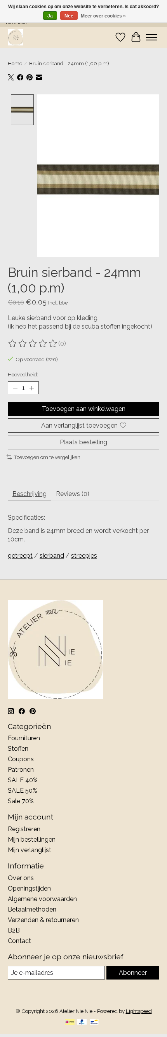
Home (15, 63)
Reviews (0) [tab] (72, 494)
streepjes (84, 555)
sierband (52, 555)
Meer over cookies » (103, 16)
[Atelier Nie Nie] (15, 37)
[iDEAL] (70, 1022)
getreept (20, 555)
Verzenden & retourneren (43, 920)
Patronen (21, 769)
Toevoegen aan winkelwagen (83, 408)
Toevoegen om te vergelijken (47, 457)
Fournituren (24, 738)
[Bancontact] (94, 1022)
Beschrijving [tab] (29, 494)
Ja (50, 16)
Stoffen (18, 748)
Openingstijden (29, 888)
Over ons (21, 878)
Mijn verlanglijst (29, 850)
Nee (68, 16)
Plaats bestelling (83, 442)
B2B (14, 930)
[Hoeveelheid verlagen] (15, 388)
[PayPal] (82, 1022)
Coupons (21, 759)
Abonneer (133, 972)
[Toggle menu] (151, 37)
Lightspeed (139, 1011)
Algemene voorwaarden (42, 899)
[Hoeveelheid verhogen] (31, 388)
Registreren (24, 829)
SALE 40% (23, 780)
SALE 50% (22, 790)
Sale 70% (21, 801)
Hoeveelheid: (23, 374)
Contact (19, 941)
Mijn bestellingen (32, 839)
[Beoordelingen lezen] (33, 343)
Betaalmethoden (32, 909)
